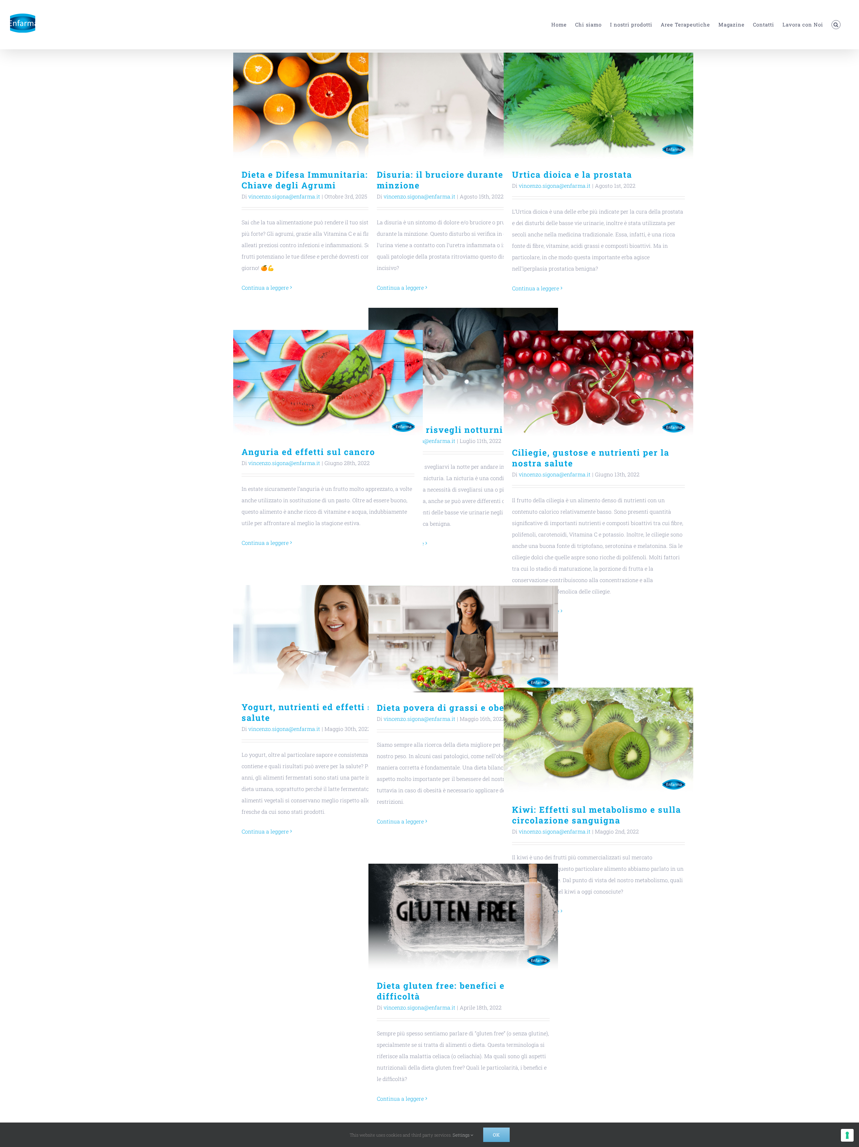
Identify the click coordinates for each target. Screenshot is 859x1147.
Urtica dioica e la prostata (598, 106)
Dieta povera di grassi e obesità (463, 639)
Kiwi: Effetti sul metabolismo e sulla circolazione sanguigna (598, 741)
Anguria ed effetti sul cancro (328, 383)
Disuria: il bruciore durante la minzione (463, 106)
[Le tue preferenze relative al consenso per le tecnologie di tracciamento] (847, 1135)
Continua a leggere (265, 287)
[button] (836, 24)
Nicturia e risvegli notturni (463, 361)
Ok (496, 1135)
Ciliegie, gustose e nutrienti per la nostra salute (598, 384)
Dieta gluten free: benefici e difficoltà (463, 917)
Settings (461, 1135)
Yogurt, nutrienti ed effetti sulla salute (328, 638)
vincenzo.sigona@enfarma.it (284, 196)
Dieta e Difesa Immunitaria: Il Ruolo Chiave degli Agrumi (328, 106)
